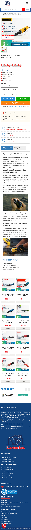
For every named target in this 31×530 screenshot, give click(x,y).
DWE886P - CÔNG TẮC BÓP (9, 86)
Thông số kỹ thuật (19, 148)
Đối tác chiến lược (6, 459)
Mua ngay (15, 103)
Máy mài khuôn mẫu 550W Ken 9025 (23, 374)
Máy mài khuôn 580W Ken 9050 (23, 348)
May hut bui (4, 515)
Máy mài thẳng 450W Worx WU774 (8, 348)
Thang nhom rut (5, 517)
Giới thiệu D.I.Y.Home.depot (9, 457)
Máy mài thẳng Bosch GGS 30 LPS (8, 321)
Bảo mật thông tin (6, 467)
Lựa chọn (3, 83)
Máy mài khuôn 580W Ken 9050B (8, 374)
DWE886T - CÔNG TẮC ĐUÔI (9, 89)
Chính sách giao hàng (7, 471)
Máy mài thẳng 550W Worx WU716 (23, 321)
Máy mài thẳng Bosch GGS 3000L (23, 295)
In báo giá (6, 70)
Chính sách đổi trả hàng (8, 461)
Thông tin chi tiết (7, 148)
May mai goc (4, 519)
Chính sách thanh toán (7, 473)
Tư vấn (23, 98)
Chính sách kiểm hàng (7, 475)
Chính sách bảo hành (7, 469)
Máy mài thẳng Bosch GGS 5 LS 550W (8, 295)
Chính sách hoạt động (7, 478)
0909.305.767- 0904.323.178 (15, 106)
